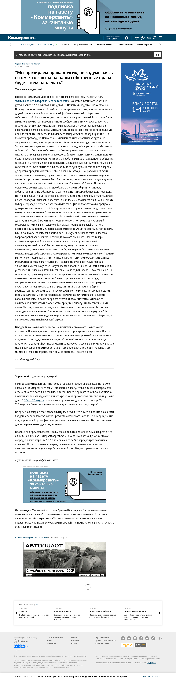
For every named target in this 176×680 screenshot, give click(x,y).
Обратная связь (102, 637)
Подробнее (151, 662)
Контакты (51, 643)
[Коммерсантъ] (21, 38)
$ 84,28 (21, 44)
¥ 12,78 (38, 44)
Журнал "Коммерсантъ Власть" (27, 64)
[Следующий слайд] (159, 613)
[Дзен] (135, 638)
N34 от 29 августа (34, 400)
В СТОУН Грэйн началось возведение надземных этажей (34, 616)
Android (74, 643)
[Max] (153, 638)
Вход (149, 38)
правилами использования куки (74, 54)
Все (37, 604)
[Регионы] (137, 38)
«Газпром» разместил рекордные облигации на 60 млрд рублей (102, 616)
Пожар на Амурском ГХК (82, 44)
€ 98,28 (30, 44)
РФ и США (65, 44)
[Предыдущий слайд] (16, 613)
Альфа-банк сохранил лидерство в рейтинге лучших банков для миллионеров (138, 617)
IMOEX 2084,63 (50, 44)
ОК (157, 54)
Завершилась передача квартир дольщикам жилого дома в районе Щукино (68, 617)
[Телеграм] (123, 638)
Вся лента (148, 676)
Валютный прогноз (144, 44)
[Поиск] (155, 38)
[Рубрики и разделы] (160, 38)
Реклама (75, 637)
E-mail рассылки (102, 643)
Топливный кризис (125, 44)
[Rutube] (147, 638)
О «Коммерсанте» (55, 637)
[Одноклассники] (141, 638)
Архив (49, 640)
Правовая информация (105, 640)
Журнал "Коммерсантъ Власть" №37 (31, 537)
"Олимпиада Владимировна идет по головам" (41, 101)
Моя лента (29, 676)
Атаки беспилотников (105, 44)
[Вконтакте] (129, 638)
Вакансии (75, 640)
